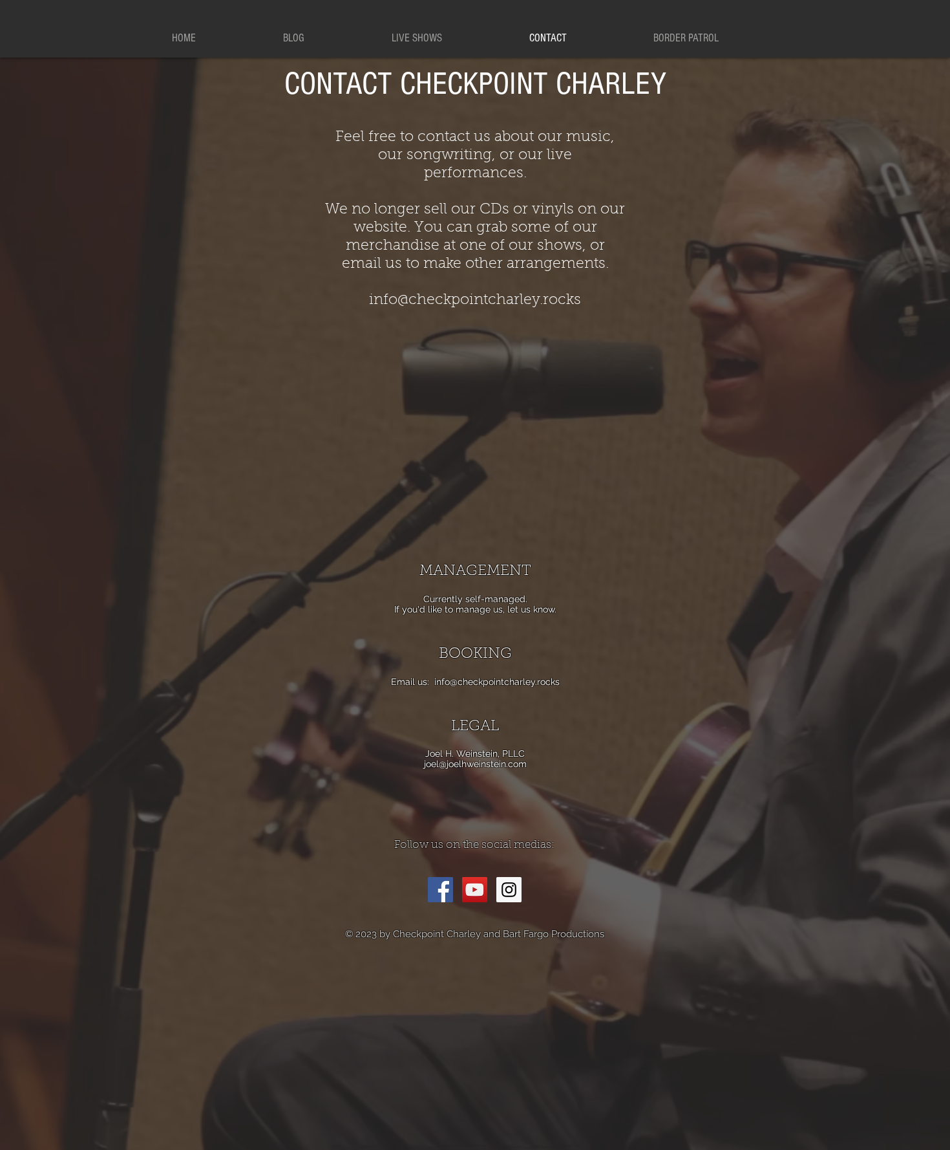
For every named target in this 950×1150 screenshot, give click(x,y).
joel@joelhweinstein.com (475, 764)
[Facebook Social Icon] (440, 889)
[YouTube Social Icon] (474, 889)
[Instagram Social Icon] (509, 889)
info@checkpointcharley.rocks (497, 682)
